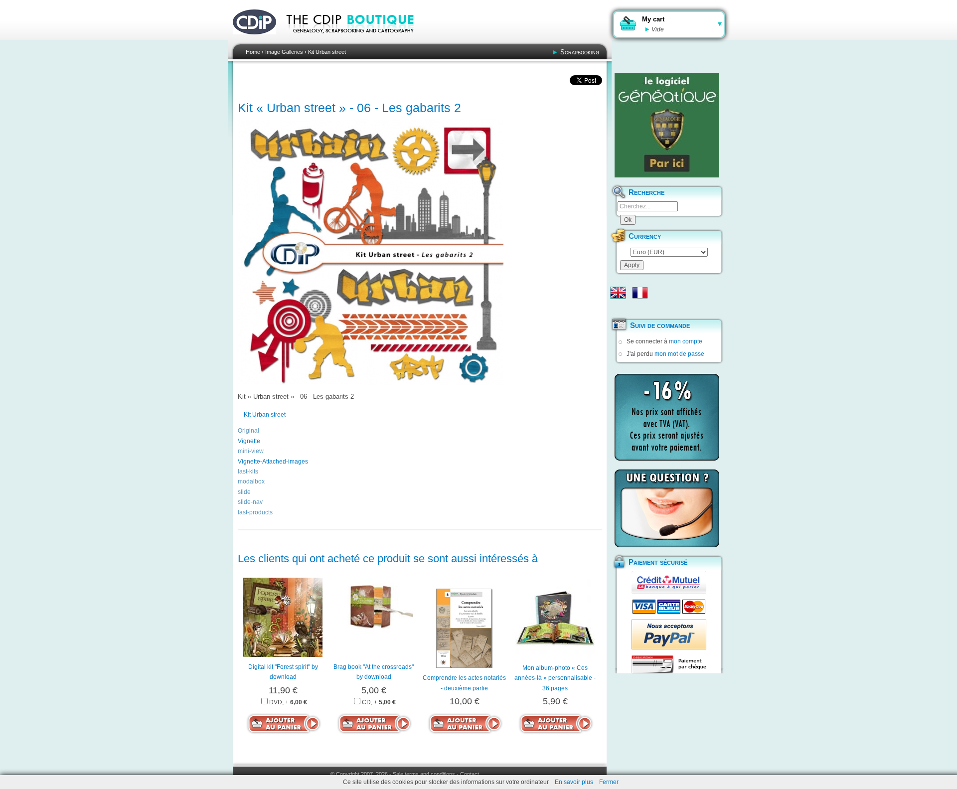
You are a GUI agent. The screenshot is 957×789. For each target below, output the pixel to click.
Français (640, 293)
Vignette (249, 441)
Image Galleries (284, 52)
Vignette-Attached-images (273, 461)
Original (248, 430)
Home (253, 52)
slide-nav (250, 501)
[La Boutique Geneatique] (667, 125)
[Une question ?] (667, 508)
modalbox (251, 481)
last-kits (248, 471)
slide (244, 491)
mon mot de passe (679, 353)
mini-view (251, 451)
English (618, 293)
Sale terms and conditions (424, 774)
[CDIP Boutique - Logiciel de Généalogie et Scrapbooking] (357, 39)
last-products (255, 512)
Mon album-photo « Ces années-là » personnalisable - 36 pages (555, 678)
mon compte (685, 341)
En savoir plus (574, 782)
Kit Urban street (327, 52)
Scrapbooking (579, 52)
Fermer (609, 782)
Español (618, 308)
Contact (469, 774)
